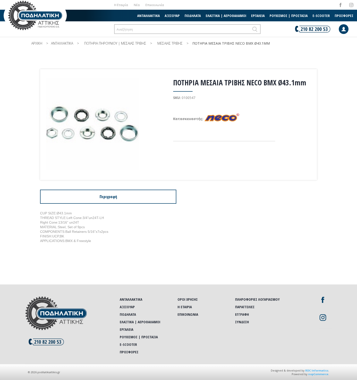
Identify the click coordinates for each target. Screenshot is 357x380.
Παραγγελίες (245, 306)
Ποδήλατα (193, 15)
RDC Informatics (316, 370)
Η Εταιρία (121, 5)
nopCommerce (318, 374)
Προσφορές (344, 15)
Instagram (351, 5)
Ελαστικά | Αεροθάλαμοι (226, 15)
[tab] (108, 197)
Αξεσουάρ (172, 15)
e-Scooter (321, 15)
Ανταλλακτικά (148, 15)
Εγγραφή (242, 314)
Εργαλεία (258, 15)
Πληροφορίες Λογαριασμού (257, 299)
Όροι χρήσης (188, 299)
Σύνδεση (242, 321)
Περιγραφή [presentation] (108, 196)
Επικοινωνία (154, 5)
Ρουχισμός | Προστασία (289, 15)
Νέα (137, 5)
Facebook (340, 5)
